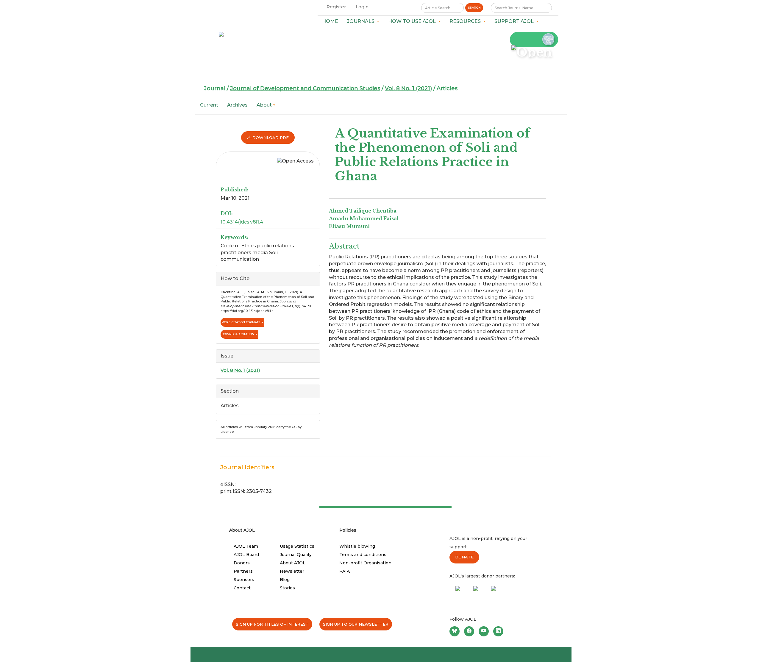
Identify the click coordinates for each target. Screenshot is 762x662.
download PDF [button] (270, 137)
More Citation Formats (241, 322)
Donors (242, 563)
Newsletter (292, 571)
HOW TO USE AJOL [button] (413, 21)
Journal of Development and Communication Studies (305, 88)
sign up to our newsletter (355, 624)
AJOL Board (246, 554)
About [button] (265, 105)
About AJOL (292, 563)
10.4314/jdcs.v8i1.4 (242, 222)
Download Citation (238, 334)
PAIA (344, 571)
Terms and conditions (362, 554)
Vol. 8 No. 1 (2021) (408, 88)
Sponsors (244, 579)
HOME (330, 21)
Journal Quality (296, 554)
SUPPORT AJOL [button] (515, 21)
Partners (243, 571)
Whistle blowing (357, 546)
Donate (464, 557)
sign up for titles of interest (272, 624)
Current (209, 105)
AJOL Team (246, 546)
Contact (242, 588)
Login (362, 7)
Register (336, 7)
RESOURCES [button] (466, 21)
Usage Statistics (297, 546)
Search (474, 8)
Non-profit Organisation (365, 563)
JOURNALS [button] (362, 21)
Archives (237, 105)
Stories (287, 588)
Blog (285, 579)
